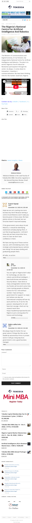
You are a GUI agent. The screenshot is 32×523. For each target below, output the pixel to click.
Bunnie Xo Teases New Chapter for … (13, 489)
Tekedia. (13, 520)
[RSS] (29, 20)
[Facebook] (23, 20)
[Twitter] (25, 20)
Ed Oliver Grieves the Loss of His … (12, 464)
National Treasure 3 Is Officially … (12, 471)
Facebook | (23, 102)
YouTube (5, 104)
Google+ (16, 193)
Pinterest (24, 193)
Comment (4, 352)
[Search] (29, 1)
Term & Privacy (16, 522)
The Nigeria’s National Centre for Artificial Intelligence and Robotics (15, 29)
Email (27, 193)
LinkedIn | (15, 102)
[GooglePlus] (27, 20)
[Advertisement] (16, 141)
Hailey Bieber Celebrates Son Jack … (12, 477)
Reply (4, 257)
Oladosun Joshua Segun (11, 466)
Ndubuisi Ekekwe (14, 34)
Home (3, 23)
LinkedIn (20, 193)
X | (28, 102)
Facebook (11, 193)
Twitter (7, 193)
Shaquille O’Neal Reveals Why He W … (13, 483)
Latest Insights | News (10, 23)
